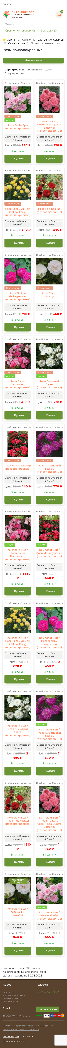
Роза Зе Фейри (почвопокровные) (17, 127)
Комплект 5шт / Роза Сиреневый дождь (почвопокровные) (49, 734)
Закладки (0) (48, 30)
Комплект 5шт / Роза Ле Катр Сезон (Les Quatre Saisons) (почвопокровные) (49, 824)
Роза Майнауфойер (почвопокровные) (17, 467)
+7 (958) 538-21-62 (47, 992)
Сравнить (25, 83)
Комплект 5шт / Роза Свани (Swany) (17, 912)
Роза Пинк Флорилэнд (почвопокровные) (17, 384)
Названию (35, 69)
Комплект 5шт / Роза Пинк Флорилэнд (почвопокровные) (17, 554)
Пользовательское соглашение (21, 1029)
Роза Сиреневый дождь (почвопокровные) (49, 468)
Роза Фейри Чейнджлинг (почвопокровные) (17, 296)
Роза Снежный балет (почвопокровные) (49, 384)
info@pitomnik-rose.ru (16, 1015)
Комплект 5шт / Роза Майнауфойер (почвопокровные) (49, 553)
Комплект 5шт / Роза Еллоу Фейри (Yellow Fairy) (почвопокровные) (17, 643)
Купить (18, 158)
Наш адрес (9, 992)
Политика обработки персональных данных (28, 1025)
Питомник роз (11, 1036)
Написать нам (47, 1009)
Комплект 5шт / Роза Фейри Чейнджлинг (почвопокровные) (49, 643)
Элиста (7, 4)
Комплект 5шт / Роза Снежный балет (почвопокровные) (17, 730)
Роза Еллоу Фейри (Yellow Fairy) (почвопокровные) (17, 212)
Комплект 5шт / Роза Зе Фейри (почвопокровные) (49, 915)
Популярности (14, 73)
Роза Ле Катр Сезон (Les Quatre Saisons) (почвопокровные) (49, 126)
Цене (48, 69)
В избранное (12, 83)
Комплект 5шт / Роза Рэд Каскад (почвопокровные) (17, 820)
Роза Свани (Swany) (49, 295)
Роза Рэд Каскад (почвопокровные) (49, 210)
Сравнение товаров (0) (20, 30)
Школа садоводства (14, 1041)
